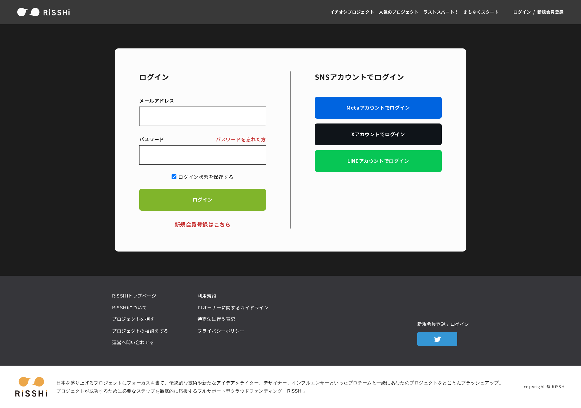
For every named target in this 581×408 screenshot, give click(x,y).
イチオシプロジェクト (352, 12)
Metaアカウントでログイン (378, 107)
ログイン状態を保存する (205, 176)
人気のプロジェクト (399, 12)
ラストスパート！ (441, 12)
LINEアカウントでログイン (378, 160)
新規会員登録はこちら (203, 224)
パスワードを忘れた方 (241, 139)
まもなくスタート (481, 12)
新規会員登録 (550, 12)
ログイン (522, 12)
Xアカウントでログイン (378, 134)
